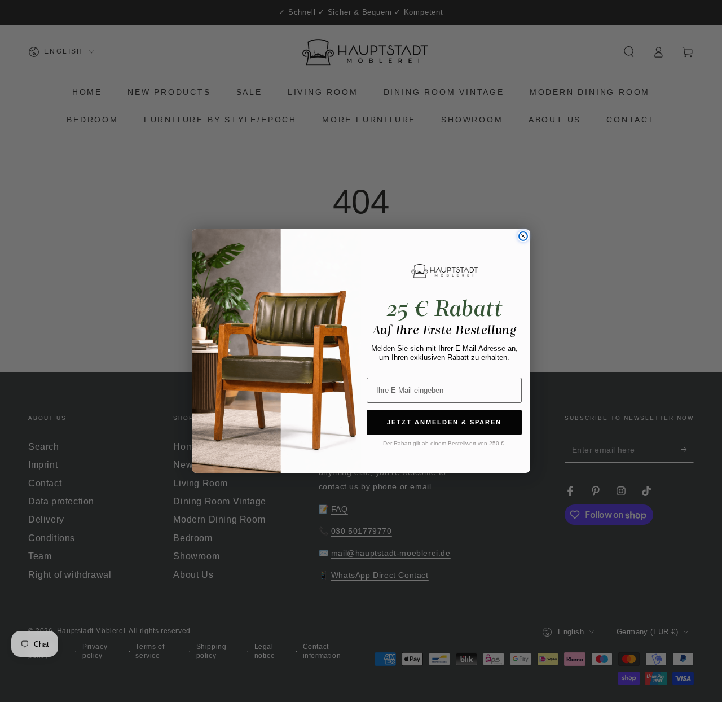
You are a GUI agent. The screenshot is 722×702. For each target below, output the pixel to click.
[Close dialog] (523, 236)
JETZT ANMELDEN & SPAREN (444, 422)
